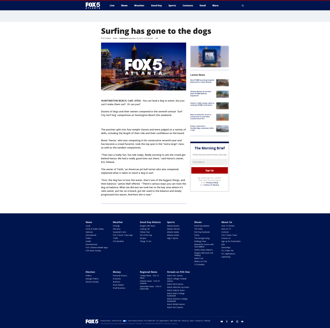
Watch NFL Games (175, 275)
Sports (171, 222)
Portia (196, 235)
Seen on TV (226, 229)
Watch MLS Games (175, 307)
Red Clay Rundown (202, 232)
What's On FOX (200, 261)
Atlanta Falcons (173, 229)
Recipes (143, 238)
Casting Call (145, 229)
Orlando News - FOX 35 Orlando (150, 282)
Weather (118, 222)
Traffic (115, 238)
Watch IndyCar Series (176, 290)
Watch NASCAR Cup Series (178, 287)
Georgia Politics (92, 278)
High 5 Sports (172, 238)
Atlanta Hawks (173, 232)
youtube (222, 321)
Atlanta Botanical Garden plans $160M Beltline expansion (200, 93)
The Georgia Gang (201, 238)
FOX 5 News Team (229, 235)
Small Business (119, 288)
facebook (227, 321)
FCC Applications (228, 253)
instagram (237, 321)
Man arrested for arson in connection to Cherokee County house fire (200, 116)
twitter (232, 321)
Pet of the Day (146, 235)
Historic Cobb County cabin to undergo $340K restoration (202, 104)
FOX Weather (118, 241)
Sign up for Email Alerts (231, 241)
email (242, 321)
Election (90, 271)
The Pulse (198, 229)
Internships (225, 247)
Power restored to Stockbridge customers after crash (202, 128)
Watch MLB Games (175, 284)
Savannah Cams (119, 232)
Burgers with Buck (147, 226)
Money (117, 271)
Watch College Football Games (176, 279)
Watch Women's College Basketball (177, 300)
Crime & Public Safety (95, 229)
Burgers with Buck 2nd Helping (203, 254)
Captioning (225, 257)
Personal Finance (120, 275)
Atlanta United (173, 235)
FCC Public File (227, 250)
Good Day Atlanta (150, 222)
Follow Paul (145, 232)
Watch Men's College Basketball (176, 294)
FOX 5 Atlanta (106, 38)
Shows (198, 222)
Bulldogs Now (200, 241)
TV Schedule (199, 264)
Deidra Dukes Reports (203, 250)
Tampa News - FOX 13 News (149, 276)
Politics (89, 238)
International (91, 235)
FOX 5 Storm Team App (123, 235)
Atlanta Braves (173, 226)
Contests (225, 232)
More (215, 5)
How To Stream (228, 226)
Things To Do (145, 241)
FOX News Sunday (93, 250)
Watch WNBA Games (176, 304)
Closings (116, 226)
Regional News (148, 271)
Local (88, 226)
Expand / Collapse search (242, 5)
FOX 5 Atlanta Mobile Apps (97, 247)
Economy (117, 278)
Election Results (92, 282)
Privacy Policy (212, 182)
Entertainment (91, 244)
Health (88, 241)
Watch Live (198, 258)
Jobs (223, 244)
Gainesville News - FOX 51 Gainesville (151, 287)
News (115, 38)
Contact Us (226, 238)
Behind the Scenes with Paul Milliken (204, 245)
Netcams (116, 229)
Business (116, 282)
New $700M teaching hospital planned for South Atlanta (202, 81)
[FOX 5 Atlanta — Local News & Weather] (94, 5)
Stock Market (118, 285)
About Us (226, 222)
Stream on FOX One (178, 271)
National (89, 232)
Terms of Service (211, 185)
